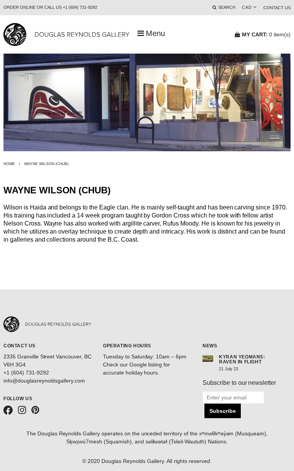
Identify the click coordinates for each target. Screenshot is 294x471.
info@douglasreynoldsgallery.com (44, 381)
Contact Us (277, 7)
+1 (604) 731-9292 (26, 373)
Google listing (145, 364)
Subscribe (222, 411)
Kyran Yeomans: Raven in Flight (242, 359)
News (210, 345)
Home (9, 164)
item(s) (266, 34)
